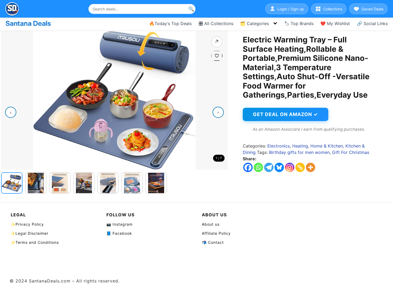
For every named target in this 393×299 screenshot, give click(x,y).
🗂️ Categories (254, 23)
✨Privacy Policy (27, 224)
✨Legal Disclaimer (29, 233)
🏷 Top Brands (299, 23)
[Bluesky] (279, 167)
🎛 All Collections (216, 23)
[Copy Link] (300, 167)
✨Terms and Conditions (35, 242)
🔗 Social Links (372, 23)
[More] (310, 167)
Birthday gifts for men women (299, 152)
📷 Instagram (119, 224)
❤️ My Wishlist (335, 23)
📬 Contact (213, 242)
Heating (300, 146)
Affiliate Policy (216, 233)
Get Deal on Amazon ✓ (285, 114)
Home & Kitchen (326, 146)
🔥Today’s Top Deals (170, 23)
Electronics (278, 146)
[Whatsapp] (258, 167)
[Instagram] (289, 167)
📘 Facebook (119, 233)
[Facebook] (248, 167)
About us (210, 224)
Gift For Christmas (350, 152)
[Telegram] (268, 167)
